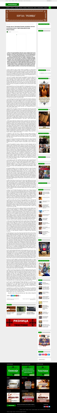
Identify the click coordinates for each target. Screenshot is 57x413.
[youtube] (46, 354)
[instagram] (43, 354)
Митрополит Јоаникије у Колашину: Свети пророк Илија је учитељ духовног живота (46, 193)
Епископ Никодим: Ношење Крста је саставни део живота (46, 228)
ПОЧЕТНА (7, 7)
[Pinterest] (16, 295)
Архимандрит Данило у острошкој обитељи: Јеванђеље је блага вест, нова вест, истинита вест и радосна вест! (46, 206)
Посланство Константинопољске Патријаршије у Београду (46, 283)
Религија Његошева (45, 301)
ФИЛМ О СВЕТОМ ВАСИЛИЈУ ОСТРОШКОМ (44, 409)
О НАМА (24, 409)
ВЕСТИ (35, 7)
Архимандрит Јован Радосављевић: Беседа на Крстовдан (46, 223)
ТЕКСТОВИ (16, 7)
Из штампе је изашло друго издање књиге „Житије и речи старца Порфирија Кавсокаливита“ (21, 313)
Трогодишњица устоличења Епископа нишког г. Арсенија (46, 313)
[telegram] (48, 354)
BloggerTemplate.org (23, 411)
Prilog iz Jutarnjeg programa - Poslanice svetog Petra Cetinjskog (48, 347)
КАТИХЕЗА (24, 7)
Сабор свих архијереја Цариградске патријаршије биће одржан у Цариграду (31, 313)
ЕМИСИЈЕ (20, 7)
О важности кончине (45, 320)
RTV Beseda (40, 347)
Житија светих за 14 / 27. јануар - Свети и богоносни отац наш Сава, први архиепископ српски (46, 325)
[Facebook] (11, 295)
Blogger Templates (12, 411)
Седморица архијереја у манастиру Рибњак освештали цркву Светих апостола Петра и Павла (46, 297)
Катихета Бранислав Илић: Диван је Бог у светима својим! (45, 317)
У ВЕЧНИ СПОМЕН (40, 7)
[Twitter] (13, 295)
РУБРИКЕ (45, 7)
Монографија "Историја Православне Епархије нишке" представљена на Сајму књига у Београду (46, 288)
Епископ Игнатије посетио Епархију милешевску (46, 215)
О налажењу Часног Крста (46, 197)
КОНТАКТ (30, 409)
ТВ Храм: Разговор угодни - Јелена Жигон (46, 201)
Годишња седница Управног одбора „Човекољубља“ (45, 219)
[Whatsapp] (15, 295)
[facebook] (40, 354)
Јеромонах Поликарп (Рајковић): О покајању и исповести (46, 293)
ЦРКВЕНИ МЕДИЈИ (34, 409)
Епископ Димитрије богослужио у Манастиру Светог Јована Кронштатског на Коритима (46, 233)
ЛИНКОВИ (26, 409)
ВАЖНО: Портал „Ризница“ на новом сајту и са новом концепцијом (11, 313)
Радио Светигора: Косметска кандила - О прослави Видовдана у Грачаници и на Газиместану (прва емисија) (46, 307)
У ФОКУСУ (12, 7)
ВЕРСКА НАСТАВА (30, 7)
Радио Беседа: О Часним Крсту (46, 211)
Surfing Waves (49, 26)
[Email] (18, 295)
